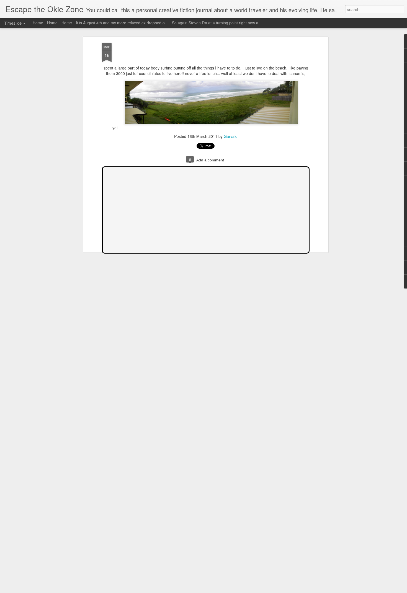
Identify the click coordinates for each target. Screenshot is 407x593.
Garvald (231, 136)
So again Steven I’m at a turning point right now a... (217, 22)
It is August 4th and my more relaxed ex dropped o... (122, 22)
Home (38, 22)
